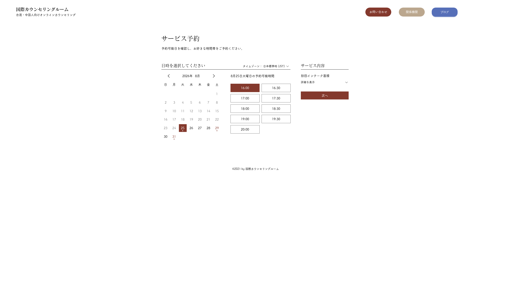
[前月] (168, 76)
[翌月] (213, 76)
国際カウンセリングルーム (42, 9)
